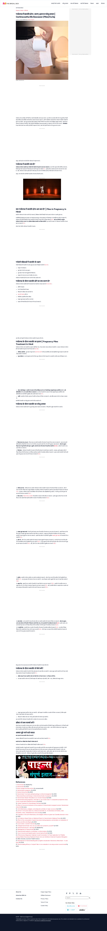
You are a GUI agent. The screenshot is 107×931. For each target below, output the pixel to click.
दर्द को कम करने (38, 352)
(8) (55, 446)
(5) (50, 284)
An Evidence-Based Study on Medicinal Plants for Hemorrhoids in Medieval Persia (39, 818)
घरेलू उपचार (65, 3)
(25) (40, 629)
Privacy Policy (44, 898)
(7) (42, 394)
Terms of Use (44, 902)
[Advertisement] (42, 98)
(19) (52, 583)
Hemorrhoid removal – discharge (26, 827)
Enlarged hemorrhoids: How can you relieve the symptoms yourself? (35, 825)
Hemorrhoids (20, 784)
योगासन (103, 3)
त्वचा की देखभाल (74, 3)
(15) (29, 543)
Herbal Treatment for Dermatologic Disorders (29, 803)
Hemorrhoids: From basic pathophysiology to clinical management (34, 794)
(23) (57, 625)
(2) (52, 219)
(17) (20, 579)
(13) (48, 497)
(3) (24, 223)
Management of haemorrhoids (26, 829)
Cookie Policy (44, 905)
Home (17, 10)
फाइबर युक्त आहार (56, 535)
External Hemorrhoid (22, 792)
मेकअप (92, 3)
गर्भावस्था (26, 10)
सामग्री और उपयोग (55, 3)
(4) (47, 265)
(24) (57, 627)
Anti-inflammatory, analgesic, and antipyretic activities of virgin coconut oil (37, 809)
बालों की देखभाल (84, 3)
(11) (17, 491)
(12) (29, 493)
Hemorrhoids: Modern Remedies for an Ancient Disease (31, 797)
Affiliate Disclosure (46, 895)
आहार (97, 3)
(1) (44, 169)
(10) (39, 454)
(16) (54, 543)
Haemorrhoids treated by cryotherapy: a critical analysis (32, 831)
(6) (37, 349)
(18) (17, 581)
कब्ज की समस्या (21, 294)
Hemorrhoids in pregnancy (24, 790)
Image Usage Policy (46, 892)
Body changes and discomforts (25, 788)
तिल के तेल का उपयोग (28, 496)
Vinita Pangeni (31, 19)
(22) (58, 623)
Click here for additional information (42, 920)
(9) (56, 446)
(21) (46, 587)
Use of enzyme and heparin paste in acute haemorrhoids (32, 833)
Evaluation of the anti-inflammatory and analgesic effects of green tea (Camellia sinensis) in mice (43, 814)
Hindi (21, 10)
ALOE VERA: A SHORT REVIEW (26, 824)
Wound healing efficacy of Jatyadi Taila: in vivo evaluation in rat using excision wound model (42, 844)
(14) (38, 541)
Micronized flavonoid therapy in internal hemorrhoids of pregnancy (34, 796)
